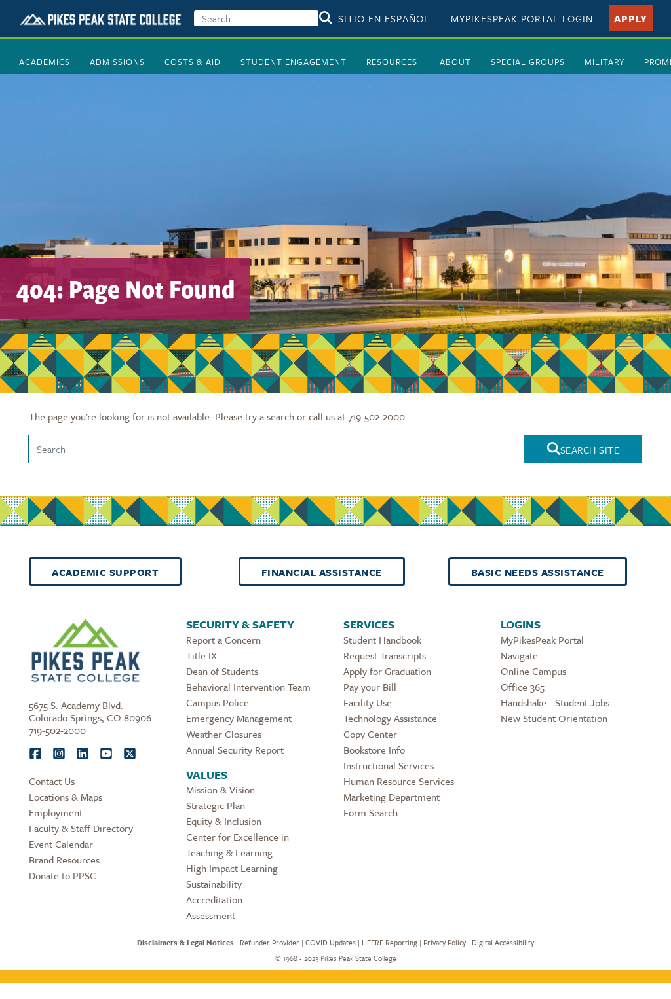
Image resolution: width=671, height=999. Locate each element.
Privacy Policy (444, 942)
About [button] (455, 61)
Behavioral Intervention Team (248, 687)
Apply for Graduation (387, 671)
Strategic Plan (215, 805)
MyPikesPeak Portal (542, 639)
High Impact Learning (232, 868)
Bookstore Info (374, 749)
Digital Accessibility (503, 942)
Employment (56, 812)
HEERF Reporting (389, 942)
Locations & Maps (65, 797)
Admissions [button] (117, 61)
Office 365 (523, 687)
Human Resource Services (398, 781)
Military (604, 61)
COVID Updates (330, 942)
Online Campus (533, 671)
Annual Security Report (235, 749)
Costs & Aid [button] (192, 61)
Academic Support (105, 572)
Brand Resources (64, 859)
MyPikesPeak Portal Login (522, 18)
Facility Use (367, 702)
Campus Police (217, 702)
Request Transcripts (384, 655)
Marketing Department (391, 797)
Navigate (519, 655)
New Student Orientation (554, 718)
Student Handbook (382, 639)
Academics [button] (44, 61)
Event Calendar (61, 844)
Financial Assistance (321, 572)
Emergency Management (239, 718)
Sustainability (214, 884)
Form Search (370, 812)
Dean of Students (222, 671)
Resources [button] (393, 61)
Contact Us (52, 781)
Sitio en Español (384, 18)
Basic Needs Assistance (537, 572)
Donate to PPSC (62, 875)
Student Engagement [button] (293, 61)
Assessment (210, 915)
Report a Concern (223, 639)
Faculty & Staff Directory (81, 828)
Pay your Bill (369, 687)
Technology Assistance (390, 718)
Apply (630, 18)
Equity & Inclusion (223, 821)
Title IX (201, 655)
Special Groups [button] (528, 61)
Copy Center (370, 734)
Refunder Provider (269, 942)
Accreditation (214, 899)
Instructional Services (388, 765)
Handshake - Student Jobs (555, 702)
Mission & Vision (220, 789)
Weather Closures (223, 734)
